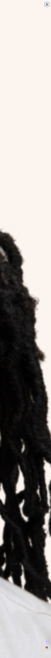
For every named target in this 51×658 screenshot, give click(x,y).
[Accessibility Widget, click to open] (47, 642)
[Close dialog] (46, 4)
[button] (46, 647)
